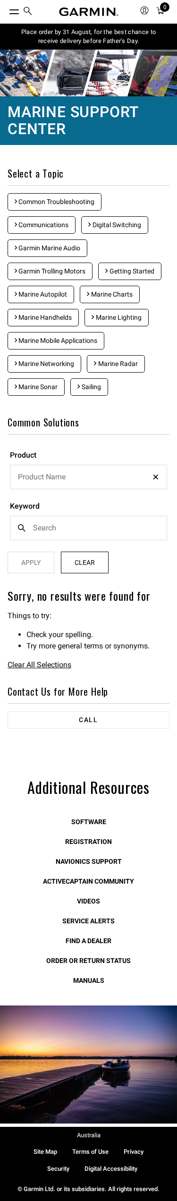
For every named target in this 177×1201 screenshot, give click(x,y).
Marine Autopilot (42, 294)
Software (88, 822)
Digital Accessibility (110, 1168)
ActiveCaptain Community (88, 881)
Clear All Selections (39, 664)
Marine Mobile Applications (57, 340)
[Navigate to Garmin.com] (88, 12)
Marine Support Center (73, 120)
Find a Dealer (88, 941)
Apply (31, 562)
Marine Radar (117, 363)
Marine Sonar (37, 387)
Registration (88, 841)
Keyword (25, 506)
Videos (88, 901)
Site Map (45, 1151)
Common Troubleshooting (55, 201)
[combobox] (88, 477)
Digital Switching (116, 225)
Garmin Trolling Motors (51, 271)
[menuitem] (28, 12)
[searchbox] (88, 477)
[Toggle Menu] (5, 9)
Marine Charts (111, 294)
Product (23, 455)
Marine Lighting (118, 317)
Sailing (90, 387)
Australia (89, 1135)
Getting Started (131, 271)
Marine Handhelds (44, 317)
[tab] (88, 720)
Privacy (133, 1151)
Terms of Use (90, 1151)
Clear (85, 562)
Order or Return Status (88, 960)
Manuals (88, 980)
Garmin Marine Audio (48, 248)
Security (58, 1168)
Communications (42, 225)
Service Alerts (88, 921)
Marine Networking (45, 363)
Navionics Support (89, 861)
